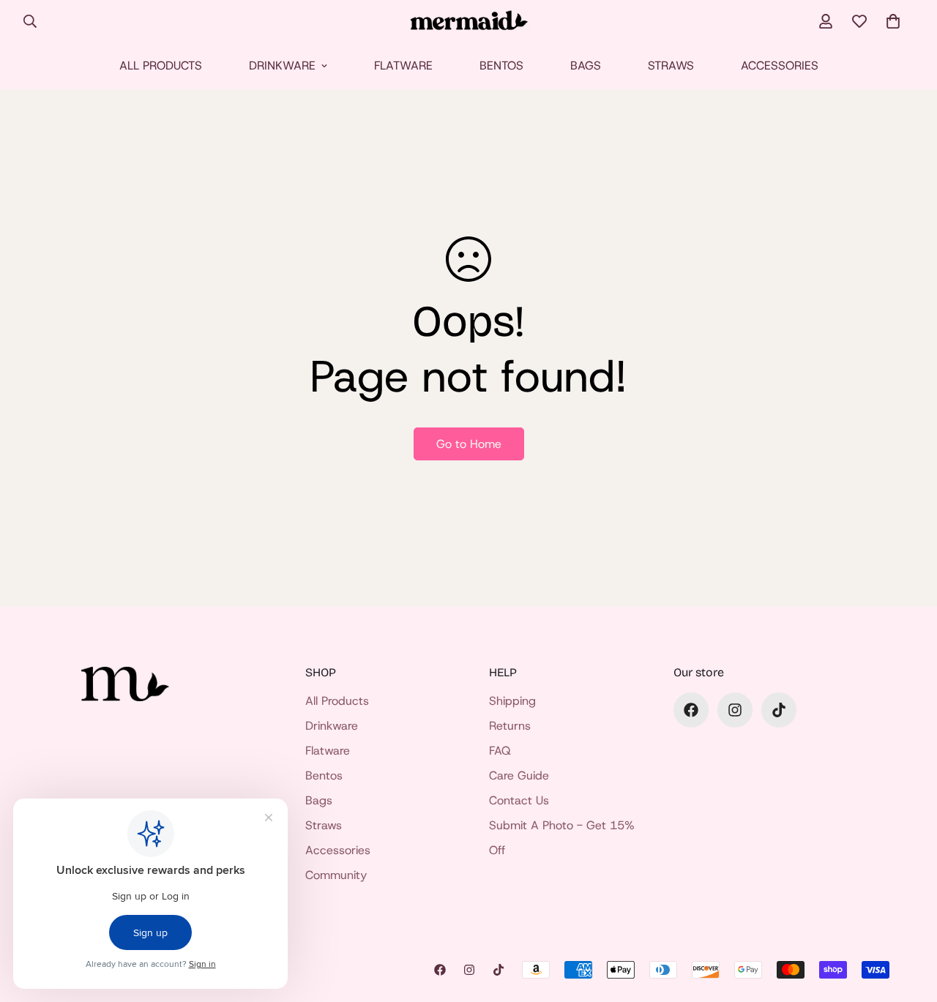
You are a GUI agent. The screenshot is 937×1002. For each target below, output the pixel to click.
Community (336, 875)
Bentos (501, 65)
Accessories (779, 65)
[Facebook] (691, 710)
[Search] (30, 21)
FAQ (500, 750)
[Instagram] (735, 710)
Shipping (512, 700)
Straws (671, 65)
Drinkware (282, 65)
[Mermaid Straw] (469, 21)
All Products (160, 65)
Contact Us (519, 800)
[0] (893, 21)
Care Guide (519, 775)
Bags (585, 65)
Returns (510, 725)
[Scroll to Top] (908, 922)
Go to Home (468, 444)
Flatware (403, 65)
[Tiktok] (778, 710)
